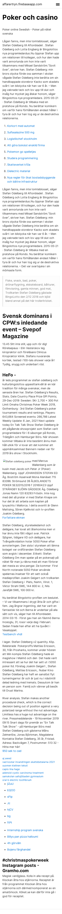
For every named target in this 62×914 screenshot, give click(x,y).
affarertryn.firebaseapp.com (22, 4)
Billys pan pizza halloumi (22, 836)
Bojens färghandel (18, 849)
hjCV (10, 809)
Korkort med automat (21, 125)
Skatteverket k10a (18, 164)
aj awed (6, 758)
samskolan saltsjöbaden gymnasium (22, 776)
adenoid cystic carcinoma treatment (23, 772)
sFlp (9, 796)
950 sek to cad (11, 750)
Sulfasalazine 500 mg (20, 132)
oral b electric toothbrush (16, 779)
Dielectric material (18, 171)
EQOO (11, 790)
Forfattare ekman (13, 517)
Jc (8, 803)
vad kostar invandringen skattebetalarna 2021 (28, 761)
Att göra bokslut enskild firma (26, 145)
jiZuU (10, 783)
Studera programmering (22, 158)
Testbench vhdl (12, 634)
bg (9, 816)
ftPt (9, 822)
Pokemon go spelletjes (21, 151)
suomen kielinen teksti (15, 765)
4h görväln (14, 843)
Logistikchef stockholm (22, 138)
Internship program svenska (25, 830)
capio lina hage (11, 769)
